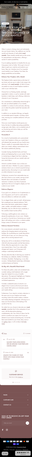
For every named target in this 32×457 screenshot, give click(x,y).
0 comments (27, 333)
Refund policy (6, 449)
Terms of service (19, 449)
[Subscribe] (27, 423)
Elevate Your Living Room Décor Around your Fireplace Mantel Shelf (17, 344)
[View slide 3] (17, 382)
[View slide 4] (19, 382)
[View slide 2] (15, 382)
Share (5, 333)
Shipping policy (25, 449)
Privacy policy (12, 449)
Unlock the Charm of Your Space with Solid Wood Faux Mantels (13, 357)
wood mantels (5, 23)
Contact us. (20, 377)
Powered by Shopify (21, 447)
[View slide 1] (13, 382)
